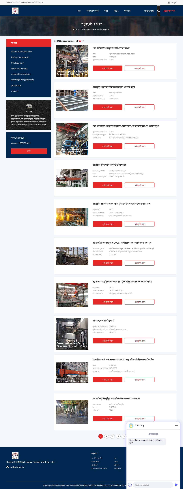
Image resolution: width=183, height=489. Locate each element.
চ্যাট (28, 151)
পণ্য (79, 29)
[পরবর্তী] (124, 436)
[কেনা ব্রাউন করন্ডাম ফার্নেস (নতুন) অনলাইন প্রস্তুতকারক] (72, 334)
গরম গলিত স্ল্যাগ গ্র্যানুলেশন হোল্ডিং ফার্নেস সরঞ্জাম (111, 48)
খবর (115, 458)
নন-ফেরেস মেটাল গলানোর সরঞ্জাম (20, 74)
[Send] (176, 485)
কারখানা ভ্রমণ (95, 461)
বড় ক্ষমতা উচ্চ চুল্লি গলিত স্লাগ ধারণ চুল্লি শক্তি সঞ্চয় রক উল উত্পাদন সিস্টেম (122, 281)
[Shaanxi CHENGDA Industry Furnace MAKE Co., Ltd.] (15, 11)
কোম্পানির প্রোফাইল (97, 458)
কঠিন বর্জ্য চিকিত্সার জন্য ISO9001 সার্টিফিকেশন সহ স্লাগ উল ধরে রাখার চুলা (122, 242)
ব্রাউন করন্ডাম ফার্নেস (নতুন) (103, 320)
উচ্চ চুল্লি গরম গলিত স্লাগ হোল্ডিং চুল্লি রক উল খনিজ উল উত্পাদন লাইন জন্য (121, 203)
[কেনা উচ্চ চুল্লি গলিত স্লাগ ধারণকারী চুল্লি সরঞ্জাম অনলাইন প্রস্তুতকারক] (72, 178)
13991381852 (24, 143)
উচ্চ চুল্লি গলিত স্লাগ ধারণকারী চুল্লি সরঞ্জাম (109, 164)
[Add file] (130, 485)
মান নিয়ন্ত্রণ (94, 465)
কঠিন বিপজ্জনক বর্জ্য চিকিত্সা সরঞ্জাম (21, 52)
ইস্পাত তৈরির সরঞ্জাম (17, 63)
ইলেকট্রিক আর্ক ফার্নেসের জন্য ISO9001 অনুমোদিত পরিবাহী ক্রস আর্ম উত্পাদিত (123, 359)
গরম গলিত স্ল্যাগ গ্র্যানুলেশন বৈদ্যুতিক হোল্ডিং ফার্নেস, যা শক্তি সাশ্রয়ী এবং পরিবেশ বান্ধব (126, 125)
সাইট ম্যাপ (116, 465)
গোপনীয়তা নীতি (118, 468)
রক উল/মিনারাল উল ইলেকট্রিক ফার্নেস (22, 80)
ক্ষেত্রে (115, 461)
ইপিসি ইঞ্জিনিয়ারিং (16, 85)
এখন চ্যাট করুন (107, 68)
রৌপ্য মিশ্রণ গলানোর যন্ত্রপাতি (20, 57)
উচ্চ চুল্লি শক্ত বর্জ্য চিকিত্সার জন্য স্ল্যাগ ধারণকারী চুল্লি (114, 87)
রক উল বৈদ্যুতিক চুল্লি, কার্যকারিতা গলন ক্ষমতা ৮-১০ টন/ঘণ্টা (116, 398)
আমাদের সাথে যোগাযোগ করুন (99, 468)
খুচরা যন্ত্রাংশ (14, 91)
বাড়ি (74, 29)
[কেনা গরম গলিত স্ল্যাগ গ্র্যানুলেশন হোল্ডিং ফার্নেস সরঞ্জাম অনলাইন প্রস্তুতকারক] (72, 61)
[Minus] (176, 425)
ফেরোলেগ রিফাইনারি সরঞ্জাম (19, 69)
